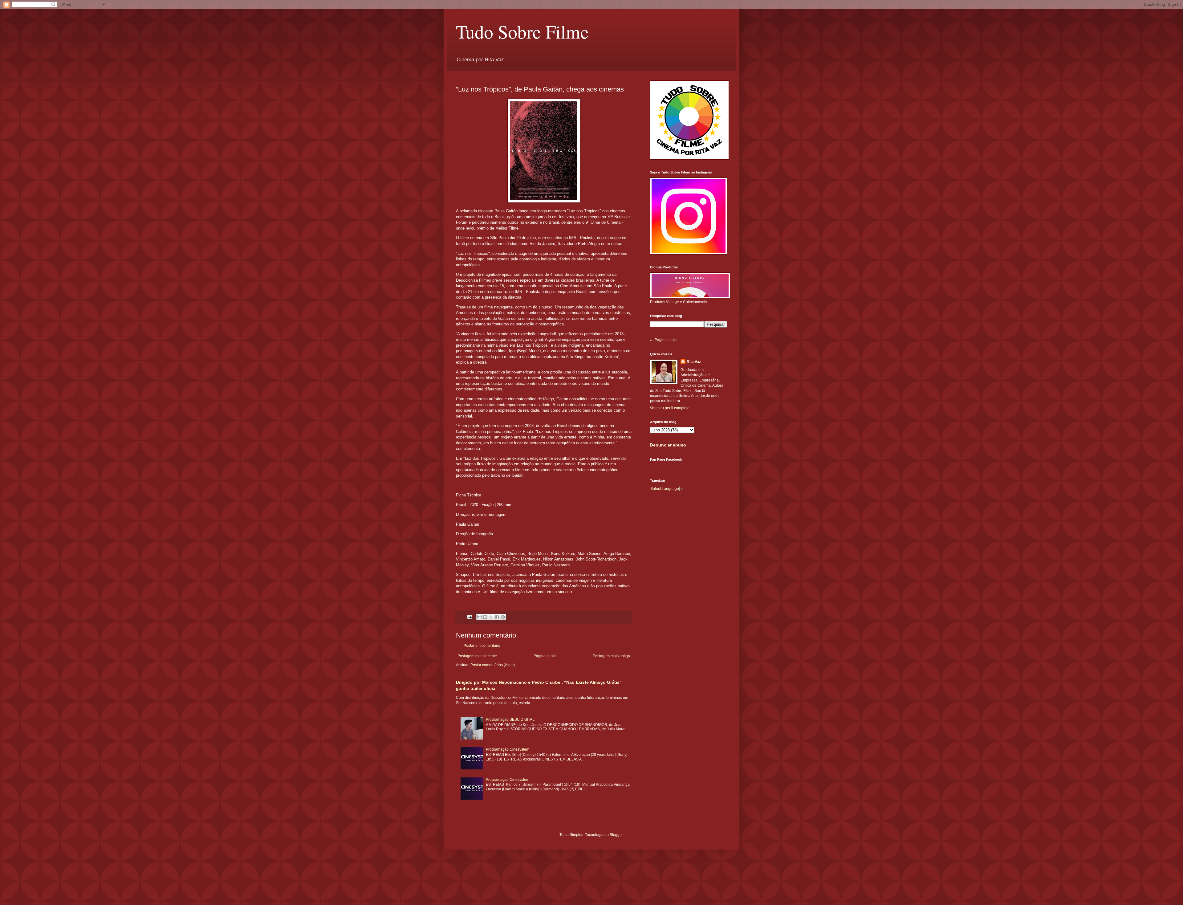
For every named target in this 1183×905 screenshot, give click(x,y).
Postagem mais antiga (611, 656)
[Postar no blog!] (485, 617)
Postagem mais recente (477, 656)
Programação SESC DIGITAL (510, 719)
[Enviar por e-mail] (479, 617)
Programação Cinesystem (507, 749)
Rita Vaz (694, 362)
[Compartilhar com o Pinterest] (503, 617)
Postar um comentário (482, 645)
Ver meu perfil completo (669, 408)
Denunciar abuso (668, 444)
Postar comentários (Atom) (492, 665)
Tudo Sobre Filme (522, 31)
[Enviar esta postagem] (469, 616)
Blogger (616, 835)
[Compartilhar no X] (491, 617)
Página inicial (545, 656)
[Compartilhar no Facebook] (497, 617)
